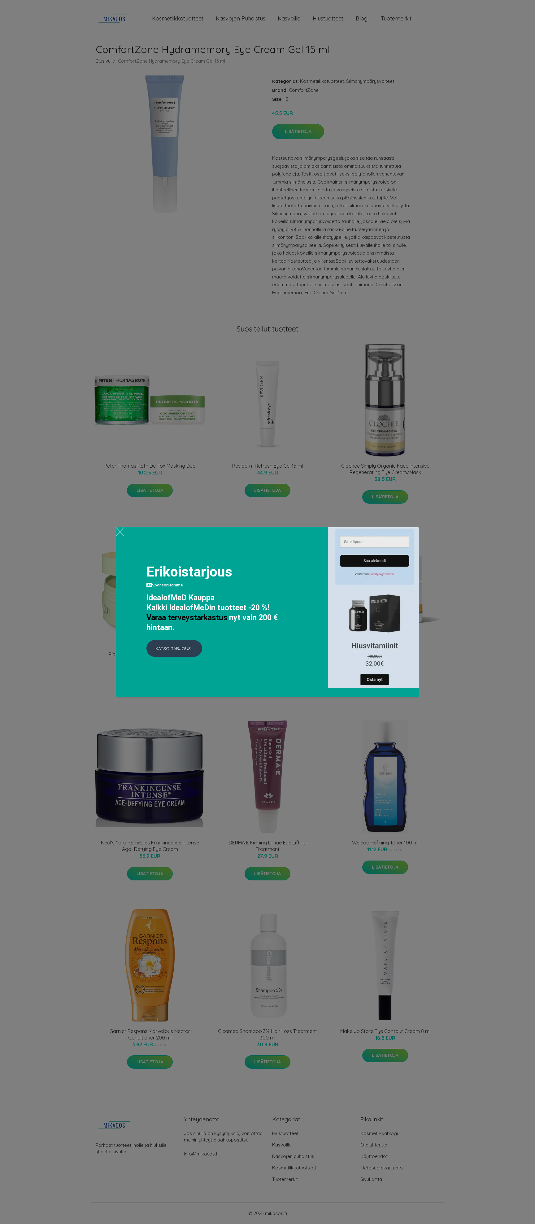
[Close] (120, 531)
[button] (174, 648)
